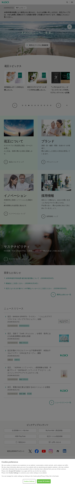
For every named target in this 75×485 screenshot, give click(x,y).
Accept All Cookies (44, 481)
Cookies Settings (29, 481)
